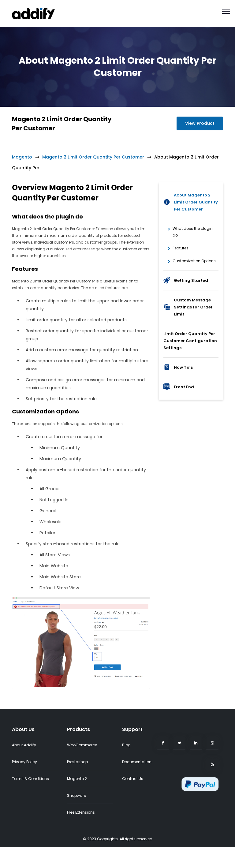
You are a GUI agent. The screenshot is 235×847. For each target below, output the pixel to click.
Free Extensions (81, 812)
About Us (23, 729)
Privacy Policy (24, 761)
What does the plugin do (193, 232)
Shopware (76, 795)
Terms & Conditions (30, 778)
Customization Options (194, 260)
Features (180, 248)
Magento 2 (77, 778)
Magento (22, 157)
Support (132, 729)
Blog (126, 745)
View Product (199, 123)
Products (78, 729)
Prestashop (77, 761)
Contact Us (132, 778)
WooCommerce (82, 745)
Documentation (136, 761)
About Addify (24, 745)
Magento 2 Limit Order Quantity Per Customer (93, 157)
